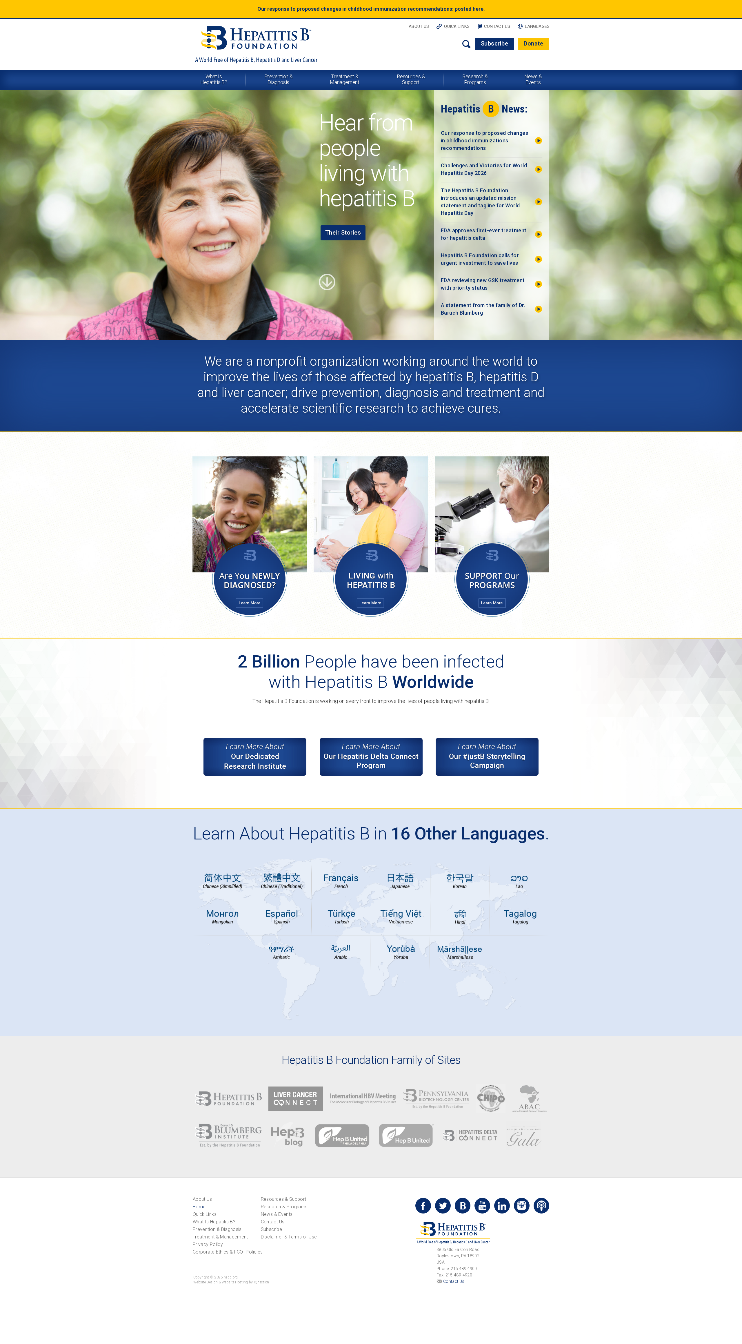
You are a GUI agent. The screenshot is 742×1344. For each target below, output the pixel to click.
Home (199, 1206)
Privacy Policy (208, 1244)
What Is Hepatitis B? (214, 79)
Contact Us (497, 26)
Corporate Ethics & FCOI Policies (228, 1252)
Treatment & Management (344, 79)
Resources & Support (411, 79)
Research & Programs (475, 79)
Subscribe (494, 43)
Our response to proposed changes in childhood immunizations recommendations (484, 140)
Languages (537, 26)
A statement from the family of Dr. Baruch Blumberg (483, 309)
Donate (533, 43)
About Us (419, 26)
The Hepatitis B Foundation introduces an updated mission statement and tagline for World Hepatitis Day (480, 201)
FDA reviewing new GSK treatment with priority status (483, 284)
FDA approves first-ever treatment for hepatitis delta (484, 234)
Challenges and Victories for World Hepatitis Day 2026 (484, 169)
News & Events (533, 79)
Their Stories (343, 232)
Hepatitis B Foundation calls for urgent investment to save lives (480, 259)
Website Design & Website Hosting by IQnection (231, 1282)
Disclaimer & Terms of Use (289, 1237)
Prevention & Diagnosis (278, 79)
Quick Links (457, 26)
